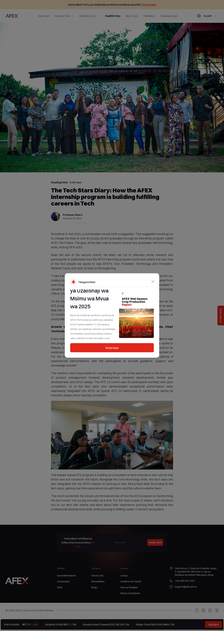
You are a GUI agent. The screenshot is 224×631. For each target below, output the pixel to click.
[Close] (153, 281)
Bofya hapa (112, 347)
